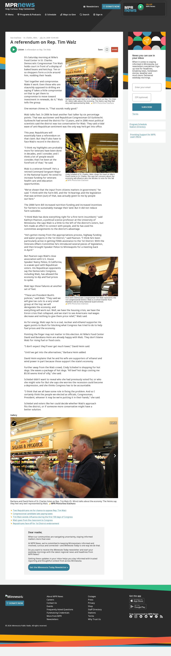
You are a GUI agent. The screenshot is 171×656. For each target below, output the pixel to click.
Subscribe (147, 107)
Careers (50, 599)
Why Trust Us (94, 619)
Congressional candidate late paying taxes (33, 513)
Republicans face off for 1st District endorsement (36, 523)
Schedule (51, 14)
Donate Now (111, 6)
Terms (135, 114)
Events (50, 606)
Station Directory (138, 127)
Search (86, 14)
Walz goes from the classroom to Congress (33, 520)
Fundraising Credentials (58, 612)
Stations (92, 612)
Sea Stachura (15, 37)
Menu (11, 14)
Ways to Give (69, 14)
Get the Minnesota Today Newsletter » (49, 567)
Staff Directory (95, 609)
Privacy (91, 603)
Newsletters (52, 619)
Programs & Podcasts (30, 14)
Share (114, 49)
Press (90, 599)
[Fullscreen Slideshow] (14, 423)
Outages (92, 596)
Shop (90, 606)
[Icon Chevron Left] (13, 456)
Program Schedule (138, 124)
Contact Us (52, 603)
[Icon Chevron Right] (115, 456)
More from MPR (54, 616)
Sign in (99, 14)
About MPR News (55, 596)
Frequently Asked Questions (60, 609)
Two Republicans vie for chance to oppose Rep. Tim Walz (39, 510)
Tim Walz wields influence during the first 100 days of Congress (43, 517)
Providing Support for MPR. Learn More (143, 135)
